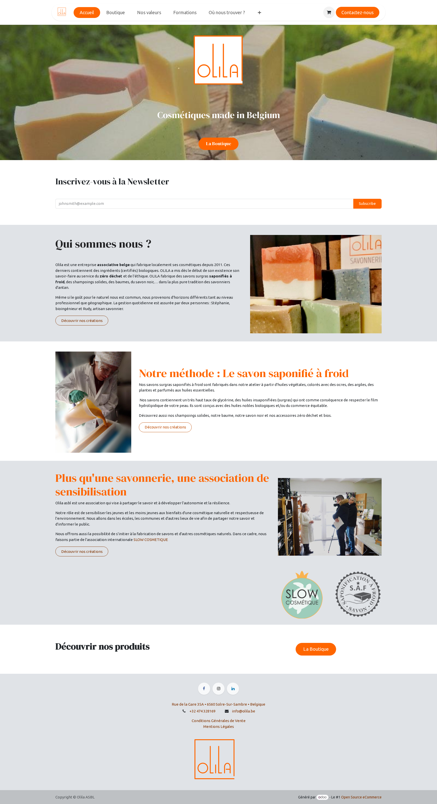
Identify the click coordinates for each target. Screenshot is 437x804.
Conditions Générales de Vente (219, 721)
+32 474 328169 (202, 711)
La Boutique (218, 143)
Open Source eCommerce (361, 797)
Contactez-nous (357, 12)
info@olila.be (243, 711)
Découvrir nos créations (82, 320)
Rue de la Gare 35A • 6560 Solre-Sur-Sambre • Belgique (218, 704)
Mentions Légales (218, 726)
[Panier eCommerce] (329, 12)
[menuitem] (87, 12)
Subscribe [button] (367, 203)
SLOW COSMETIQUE (151, 539)
